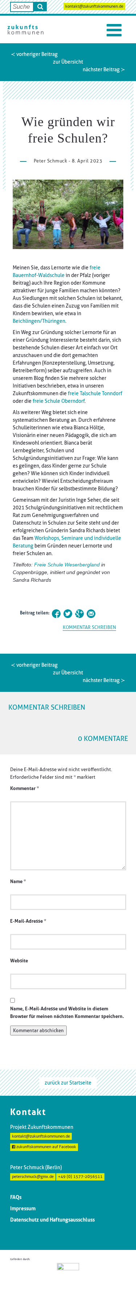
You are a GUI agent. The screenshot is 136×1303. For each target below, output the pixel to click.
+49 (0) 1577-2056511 (80, 1176)
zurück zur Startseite (68, 1083)
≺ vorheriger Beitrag (34, 54)
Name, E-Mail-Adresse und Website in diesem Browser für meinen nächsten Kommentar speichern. (67, 1012)
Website (19, 960)
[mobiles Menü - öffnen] (114, 30)
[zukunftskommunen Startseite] (25, 29)
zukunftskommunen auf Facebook (45, 1146)
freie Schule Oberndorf (59, 401)
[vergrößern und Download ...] (68, 214)
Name (18, 881)
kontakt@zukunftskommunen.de (94, 6)
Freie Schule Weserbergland (67, 565)
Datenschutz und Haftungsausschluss (52, 1220)
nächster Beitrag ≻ (104, 69)
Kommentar (24, 788)
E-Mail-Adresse (28, 921)
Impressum (23, 1208)
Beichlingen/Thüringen (39, 321)
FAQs (15, 1197)
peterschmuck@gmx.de (33, 1176)
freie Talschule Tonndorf (95, 393)
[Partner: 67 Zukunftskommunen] (68, 1277)
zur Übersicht (68, 62)
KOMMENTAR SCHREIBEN (89, 627)
